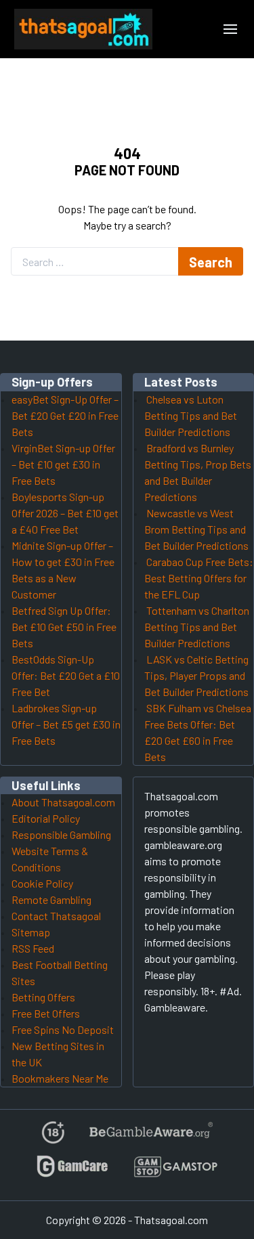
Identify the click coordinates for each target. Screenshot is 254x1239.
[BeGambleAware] (150, 1138)
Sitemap (31, 932)
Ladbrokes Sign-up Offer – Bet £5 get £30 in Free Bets (66, 724)
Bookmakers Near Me (60, 1078)
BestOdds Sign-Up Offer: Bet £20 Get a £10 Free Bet (66, 675)
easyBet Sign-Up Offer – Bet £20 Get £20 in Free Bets (65, 415)
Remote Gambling (51, 899)
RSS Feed (33, 948)
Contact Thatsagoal (56, 915)
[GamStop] (175, 1172)
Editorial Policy (46, 818)
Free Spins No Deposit (63, 1029)
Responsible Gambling (61, 834)
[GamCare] (72, 1172)
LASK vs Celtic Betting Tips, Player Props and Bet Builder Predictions (196, 675)
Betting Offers (43, 997)
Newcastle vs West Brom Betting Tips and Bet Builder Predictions (196, 529)
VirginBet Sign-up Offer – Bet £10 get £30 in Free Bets (63, 464)
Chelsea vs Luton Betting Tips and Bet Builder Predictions (190, 415)
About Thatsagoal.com (63, 802)
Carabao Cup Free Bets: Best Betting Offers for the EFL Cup (198, 578)
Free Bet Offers (46, 1013)
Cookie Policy (42, 883)
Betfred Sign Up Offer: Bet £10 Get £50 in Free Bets (64, 626)
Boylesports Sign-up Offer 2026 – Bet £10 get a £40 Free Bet (65, 513)
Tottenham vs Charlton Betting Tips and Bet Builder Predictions (196, 626)
